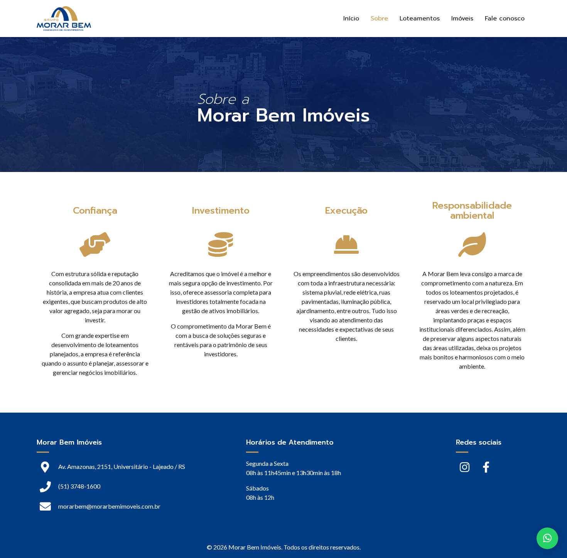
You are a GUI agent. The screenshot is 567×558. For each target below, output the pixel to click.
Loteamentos (420, 18)
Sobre (379, 18)
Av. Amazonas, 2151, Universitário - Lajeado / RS (121, 466)
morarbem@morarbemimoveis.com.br (109, 506)
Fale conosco (505, 18)
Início (351, 18)
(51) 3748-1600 (78, 486)
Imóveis (462, 18)
